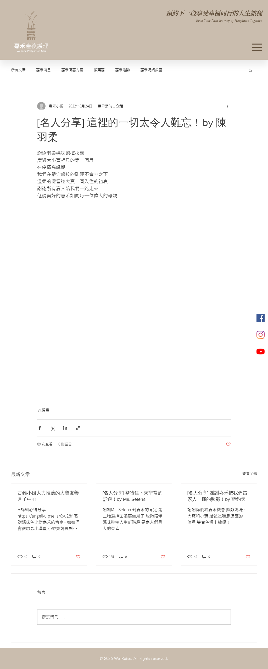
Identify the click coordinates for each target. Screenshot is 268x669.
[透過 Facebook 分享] (39, 428)
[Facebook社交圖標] (260, 318)
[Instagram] (260, 335)
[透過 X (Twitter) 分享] (52, 428)
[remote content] (103, 300)
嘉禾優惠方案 (72, 70)
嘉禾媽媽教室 (151, 70)
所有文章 (18, 70)
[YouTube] (260, 351)
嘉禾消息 (43, 70)
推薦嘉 (99, 70)
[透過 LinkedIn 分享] (65, 428)
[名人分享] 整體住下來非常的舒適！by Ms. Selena (133, 496)
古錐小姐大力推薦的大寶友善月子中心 (48, 496)
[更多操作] (228, 106)
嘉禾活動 (122, 70)
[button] (250, 70)
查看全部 (249, 473)
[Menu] (257, 47)
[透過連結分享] (78, 428)
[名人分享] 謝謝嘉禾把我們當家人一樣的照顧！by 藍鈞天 (217, 496)
